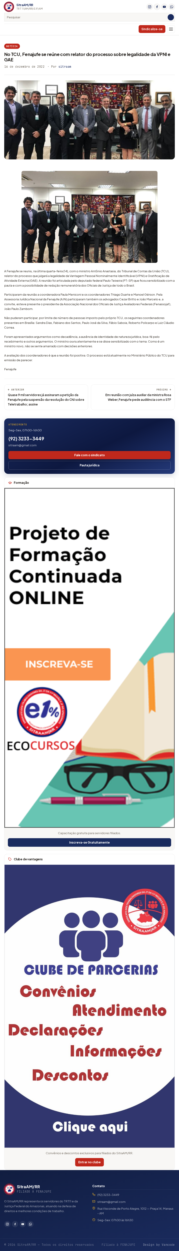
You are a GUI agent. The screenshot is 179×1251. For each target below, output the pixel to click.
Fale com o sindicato (89, 455)
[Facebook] (157, 7)
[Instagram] (149, 7)
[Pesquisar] (171, 17)
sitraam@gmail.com (22, 445)
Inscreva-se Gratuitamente (89, 842)
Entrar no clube (89, 1162)
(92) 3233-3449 (26, 438)
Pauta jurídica (89, 465)
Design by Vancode (159, 1245)
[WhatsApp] (172, 7)
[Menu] (171, 29)
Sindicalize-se (152, 29)
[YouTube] (164, 7)
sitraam (64, 67)
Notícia (12, 46)
